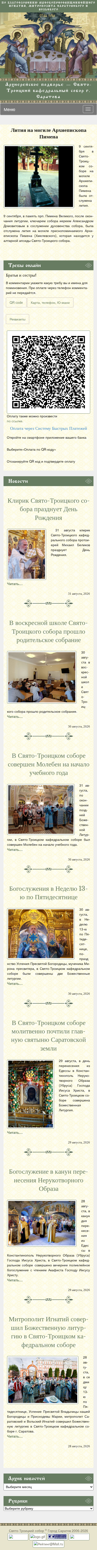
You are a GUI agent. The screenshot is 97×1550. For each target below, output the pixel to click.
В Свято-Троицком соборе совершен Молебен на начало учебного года (48, 764)
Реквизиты (17, 319)
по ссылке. (15, 421)
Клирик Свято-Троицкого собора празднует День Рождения (49, 509)
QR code (16, 302)
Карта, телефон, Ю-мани (50, 302)
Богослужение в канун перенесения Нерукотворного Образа (48, 1180)
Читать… (15, 583)
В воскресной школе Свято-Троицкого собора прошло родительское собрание (48, 631)
